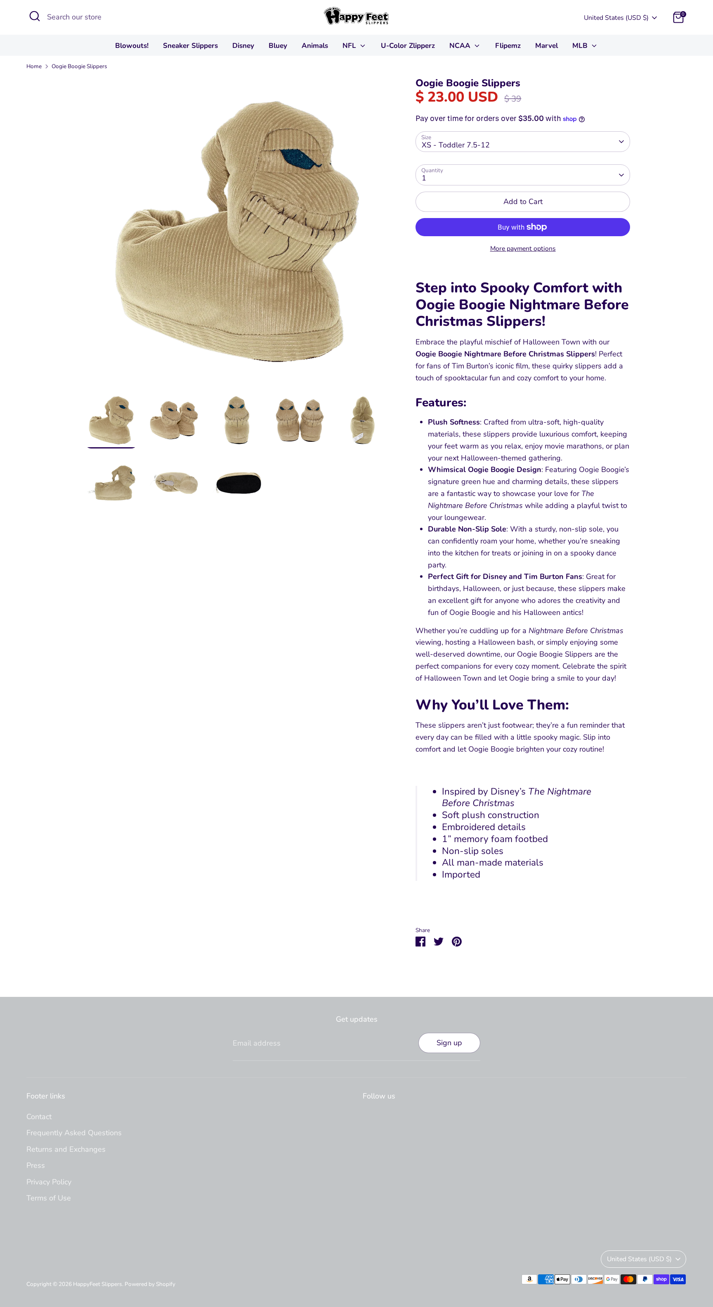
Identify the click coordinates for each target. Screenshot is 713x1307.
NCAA (460, 45)
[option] (237, 234)
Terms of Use (48, 1198)
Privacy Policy (48, 1182)
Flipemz (508, 45)
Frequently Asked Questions (74, 1133)
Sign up (449, 1043)
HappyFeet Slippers (97, 1284)
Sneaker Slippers (190, 45)
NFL (350, 45)
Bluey (278, 45)
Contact (39, 1117)
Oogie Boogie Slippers (79, 66)
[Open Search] (34, 16)
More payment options (523, 248)
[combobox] (108, 17)
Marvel (546, 45)
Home (34, 66)
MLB (581, 45)
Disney (243, 45)
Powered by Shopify (150, 1284)
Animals (315, 45)
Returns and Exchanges (66, 1149)
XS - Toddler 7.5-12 (456, 145)
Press (35, 1165)
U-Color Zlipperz (408, 45)
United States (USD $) (616, 17)
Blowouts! (132, 45)
